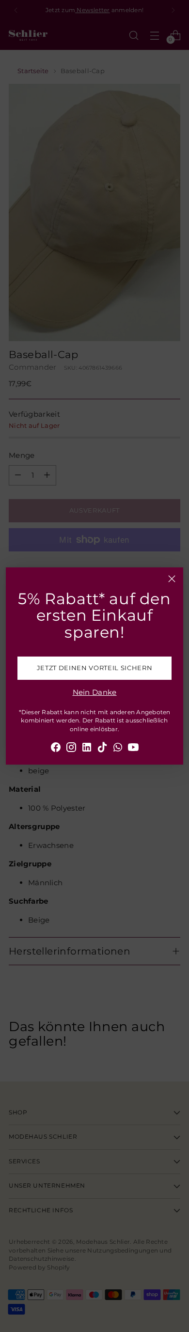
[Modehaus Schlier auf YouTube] (133, 748)
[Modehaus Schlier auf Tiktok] (102, 748)
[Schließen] (171, 578)
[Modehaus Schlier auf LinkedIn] (87, 748)
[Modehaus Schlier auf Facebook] (56, 748)
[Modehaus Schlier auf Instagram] (71, 748)
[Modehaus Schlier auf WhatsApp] (118, 748)
